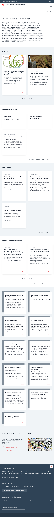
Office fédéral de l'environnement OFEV (16, 4)
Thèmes (5, 500)
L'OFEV (31, 500)
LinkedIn (33, 486)
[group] (14, 75)
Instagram (18, 486)
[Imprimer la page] (47, 11)
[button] (22, 98)
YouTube (26, 486)
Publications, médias (8, 504)
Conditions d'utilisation (6, 515)
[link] (14, 302)
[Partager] (50, 11)
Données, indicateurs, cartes (10, 507)
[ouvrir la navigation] (51, 6)
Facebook (6, 486)
